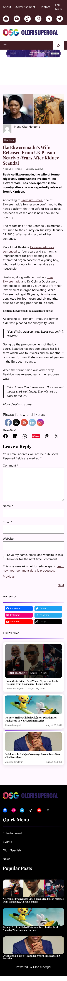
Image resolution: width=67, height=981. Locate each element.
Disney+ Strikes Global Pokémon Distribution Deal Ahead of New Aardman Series (31, 719)
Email (8, 522)
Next (61, 585)
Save (37, 436)
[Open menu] (5, 45)
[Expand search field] (58, 45)
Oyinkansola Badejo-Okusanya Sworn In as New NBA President (32, 756)
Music (34, 673)
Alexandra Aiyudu (15, 688)
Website (8, 538)
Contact (44, 7)
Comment (10, 465)
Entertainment (18, 673)
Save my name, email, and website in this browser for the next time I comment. (35, 557)
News (44, 673)
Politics (9, 140)
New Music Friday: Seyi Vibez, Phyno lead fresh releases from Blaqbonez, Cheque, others (32, 682)
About (7, 7)
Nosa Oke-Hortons (12, 168)
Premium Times (31, 200)
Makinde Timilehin (14, 762)
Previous (8, 576)
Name (8, 506)
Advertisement (25, 7)
